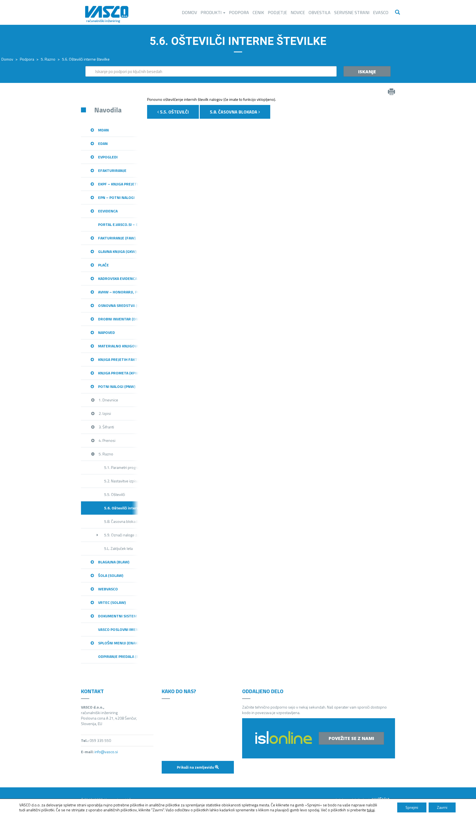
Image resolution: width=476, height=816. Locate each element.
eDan (103, 143)
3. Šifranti (106, 427)
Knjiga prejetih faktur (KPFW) (118, 359)
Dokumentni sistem (117, 616)
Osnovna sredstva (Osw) (118, 305)
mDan (103, 130)
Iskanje (367, 72)
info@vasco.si (106, 752)
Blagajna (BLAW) (113, 562)
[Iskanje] (397, 12)
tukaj (371, 810)
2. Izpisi (105, 413)
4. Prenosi (107, 440)
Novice (298, 12)
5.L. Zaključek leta (118, 548)
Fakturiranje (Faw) (117, 238)
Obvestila (320, 12)
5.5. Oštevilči (114, 494)
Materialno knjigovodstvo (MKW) (118, 346)
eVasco (380, 12)
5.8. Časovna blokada (121, 521)
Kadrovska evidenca (117, 278)
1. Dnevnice (108, 400)
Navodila (107, 109)
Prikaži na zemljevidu (196, 767)
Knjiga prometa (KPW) (118, 373)
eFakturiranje (112, 170)
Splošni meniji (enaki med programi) (118, 643)
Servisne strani (351, 12)
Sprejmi (411, 807)
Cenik (258, 12)
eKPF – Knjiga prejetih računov (118, 184)
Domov (189, 12)
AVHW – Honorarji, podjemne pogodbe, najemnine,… (118, 292)
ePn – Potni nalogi (116, 197)
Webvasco (108, 589)
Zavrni (442, 807)
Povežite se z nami (351, 738)
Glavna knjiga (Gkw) (117, 251)
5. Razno (48, 59)
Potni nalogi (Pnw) (116, 386)
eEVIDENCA (108, 211)
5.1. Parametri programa (121, 467)
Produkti (212, 12)
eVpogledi (108, 157)
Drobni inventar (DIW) (118, 319)
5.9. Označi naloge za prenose (121, 535)
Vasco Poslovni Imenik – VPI (118, 629)
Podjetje (277, 12)
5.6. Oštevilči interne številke (121, 508)
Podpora (239, 12)
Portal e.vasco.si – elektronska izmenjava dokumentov (118, 224)
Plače (103, 265)
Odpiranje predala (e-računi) (118, 656)
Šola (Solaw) (110, 575)
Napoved (106, 332)
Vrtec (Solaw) (112, 602)
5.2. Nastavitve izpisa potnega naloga (121, 481)
